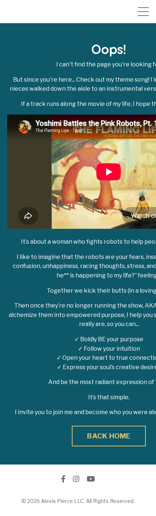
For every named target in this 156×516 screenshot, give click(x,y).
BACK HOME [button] (108, 436)
